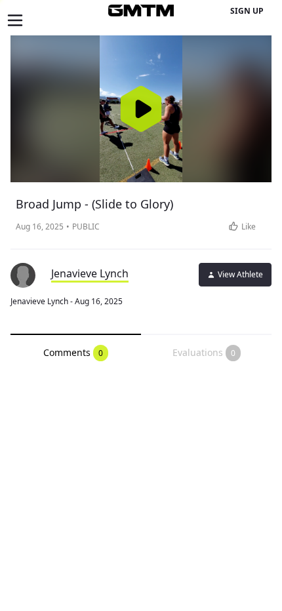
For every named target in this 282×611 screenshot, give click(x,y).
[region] (141, 108)
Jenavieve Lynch (90, 273)
